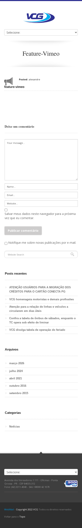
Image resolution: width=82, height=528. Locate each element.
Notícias (14, 426)
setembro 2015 (18, 393)
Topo (22, 516)
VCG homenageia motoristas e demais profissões (42, 299)
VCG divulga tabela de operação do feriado (37, 329)
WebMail (9, 509)
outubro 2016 (17, 385)
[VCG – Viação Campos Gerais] (39, 17)
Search (72, 254)
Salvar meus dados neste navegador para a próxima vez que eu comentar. (40, 216)
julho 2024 (16, 371)
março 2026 (16, 363)
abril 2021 (15, 378)
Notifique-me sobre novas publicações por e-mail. (42, 243)
